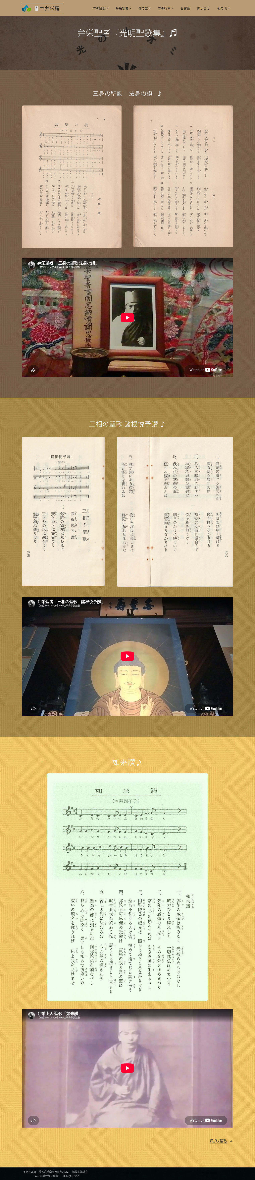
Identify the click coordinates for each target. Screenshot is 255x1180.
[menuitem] (100, 8)
